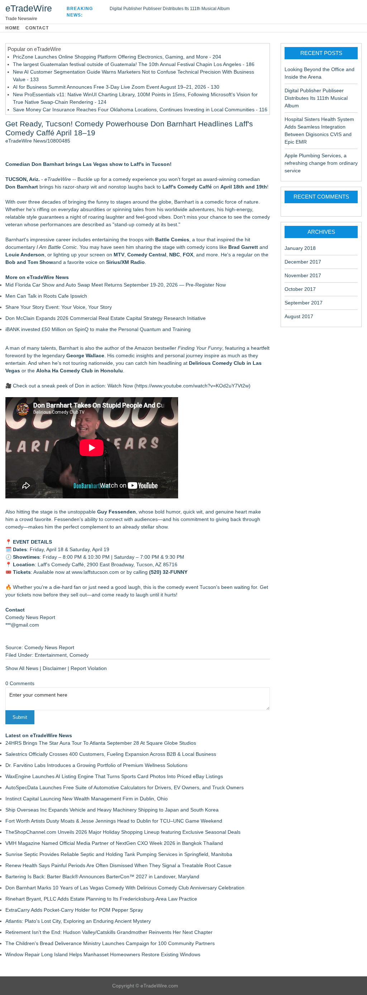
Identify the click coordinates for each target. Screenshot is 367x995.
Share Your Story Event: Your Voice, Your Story (58, 307)
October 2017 (300, 289)
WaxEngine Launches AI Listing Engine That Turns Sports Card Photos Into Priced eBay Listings (114, 776)
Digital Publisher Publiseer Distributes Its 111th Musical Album (170, 8)
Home (12, 28)
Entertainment (51, 655)
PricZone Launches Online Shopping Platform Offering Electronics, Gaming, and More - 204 (117, 57)
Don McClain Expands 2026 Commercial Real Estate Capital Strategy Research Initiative (105, 318)
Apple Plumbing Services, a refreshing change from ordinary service (321, 163)
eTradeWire (28, 8)
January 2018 (300, 248)
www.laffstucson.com (95, 572)
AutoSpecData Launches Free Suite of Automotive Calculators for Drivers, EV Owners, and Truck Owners (124, 787)
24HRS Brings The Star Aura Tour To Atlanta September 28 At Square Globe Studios (100, 743)
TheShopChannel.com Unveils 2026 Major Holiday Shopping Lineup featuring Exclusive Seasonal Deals (122, 832)
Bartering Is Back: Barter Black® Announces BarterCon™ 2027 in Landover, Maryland (102, 876)
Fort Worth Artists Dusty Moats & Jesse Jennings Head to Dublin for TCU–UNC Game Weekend (113, 821)
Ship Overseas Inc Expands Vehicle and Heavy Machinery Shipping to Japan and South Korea (112, 810)
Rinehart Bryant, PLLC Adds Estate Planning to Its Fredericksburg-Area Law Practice (101, 899)
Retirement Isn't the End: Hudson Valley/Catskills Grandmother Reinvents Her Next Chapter (109, 932)
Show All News (21, 668)
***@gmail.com (22, 625)
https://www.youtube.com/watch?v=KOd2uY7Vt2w (192, 386)
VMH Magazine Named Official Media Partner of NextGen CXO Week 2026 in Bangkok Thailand (114, 843)
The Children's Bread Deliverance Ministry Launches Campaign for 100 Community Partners (110, 943)
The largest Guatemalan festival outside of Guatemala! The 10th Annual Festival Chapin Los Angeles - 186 (133, 64)
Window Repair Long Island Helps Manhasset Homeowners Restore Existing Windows (102, 954)
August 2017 (299, 316)
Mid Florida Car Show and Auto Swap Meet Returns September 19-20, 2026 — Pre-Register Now (115, 285)
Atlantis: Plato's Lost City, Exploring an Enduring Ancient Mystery (78, 921)
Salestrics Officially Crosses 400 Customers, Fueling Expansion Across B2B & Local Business (110, 754)
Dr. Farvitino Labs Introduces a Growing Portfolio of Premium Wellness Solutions (96, 765)
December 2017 (303, 262)
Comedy (79, 655)
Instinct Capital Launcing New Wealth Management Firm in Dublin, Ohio (86, 798)
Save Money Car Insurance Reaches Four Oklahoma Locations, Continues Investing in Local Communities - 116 (140, 109)
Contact (37, 28)
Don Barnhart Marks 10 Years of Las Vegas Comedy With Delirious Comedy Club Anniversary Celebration (124, 888)
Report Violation (89, 668)
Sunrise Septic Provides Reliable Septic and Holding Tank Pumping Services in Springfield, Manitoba (118, 854)
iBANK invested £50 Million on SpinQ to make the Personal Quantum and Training (98, 329)
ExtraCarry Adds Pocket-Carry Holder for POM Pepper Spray (74, 910)
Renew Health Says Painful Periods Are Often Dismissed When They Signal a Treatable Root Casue (118, 865)
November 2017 (303, 275)
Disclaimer (54, 668)
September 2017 (304, 303)
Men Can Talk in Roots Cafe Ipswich (46, 296)
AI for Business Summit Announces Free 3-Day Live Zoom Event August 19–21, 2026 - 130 (116, 87)
